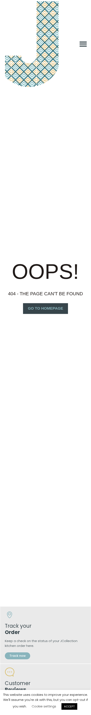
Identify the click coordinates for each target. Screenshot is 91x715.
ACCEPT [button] (69, 706)
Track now (17, 656)
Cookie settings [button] (44, 706)
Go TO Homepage (45, 308)
